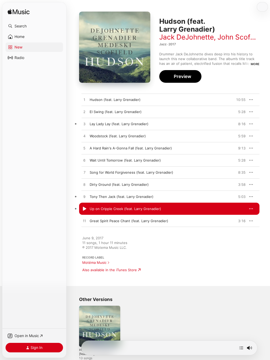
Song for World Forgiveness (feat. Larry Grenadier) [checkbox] (131, 172)
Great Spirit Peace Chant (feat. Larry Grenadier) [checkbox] (129, 221)
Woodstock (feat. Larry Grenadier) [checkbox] (118, 136)
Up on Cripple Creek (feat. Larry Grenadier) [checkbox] (125, 209)
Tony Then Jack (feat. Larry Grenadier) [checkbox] (121, 196)
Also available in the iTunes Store (109, 270)
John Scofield (240, 37)
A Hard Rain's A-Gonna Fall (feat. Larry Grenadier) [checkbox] (131, 148)
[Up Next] (241, 348)
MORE (255, 64)
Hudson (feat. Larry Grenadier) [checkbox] (115, 100)
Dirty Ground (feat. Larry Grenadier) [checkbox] (119, 184)
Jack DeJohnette (186, 37)
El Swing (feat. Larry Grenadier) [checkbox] (116, 112)
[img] (19, 12)
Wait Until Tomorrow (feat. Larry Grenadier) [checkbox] (125, 160)
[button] (34, 26)
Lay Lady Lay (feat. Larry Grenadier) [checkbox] (119, 124)
